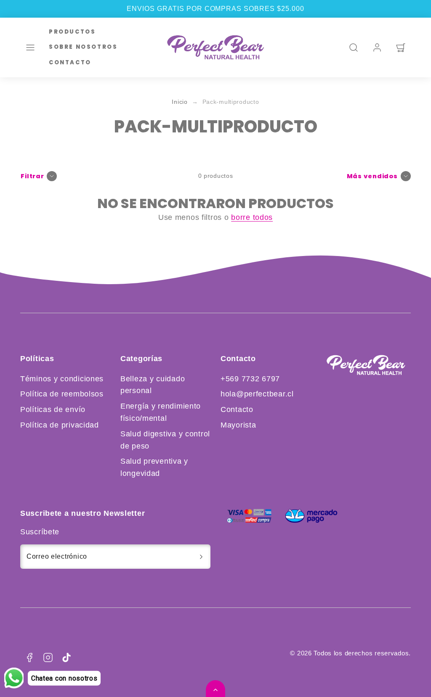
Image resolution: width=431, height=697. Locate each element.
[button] (30, 47)
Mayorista (238, 425)
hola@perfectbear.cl (257, 394)
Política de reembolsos (62, 394)
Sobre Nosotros (83, 47)
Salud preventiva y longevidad (154, 467)
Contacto (70, 62)
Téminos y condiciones (62, 379)
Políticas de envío (52, 409)
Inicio (179, 102)
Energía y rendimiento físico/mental (160, 412)
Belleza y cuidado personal (152, 385)
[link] (377, 47)
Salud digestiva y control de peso (165, 440)
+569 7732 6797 (250, 379)
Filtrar (32, 176)
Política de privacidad (59, 425)
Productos (72, 32)
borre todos (252, 217)
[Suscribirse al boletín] (201, 556)
